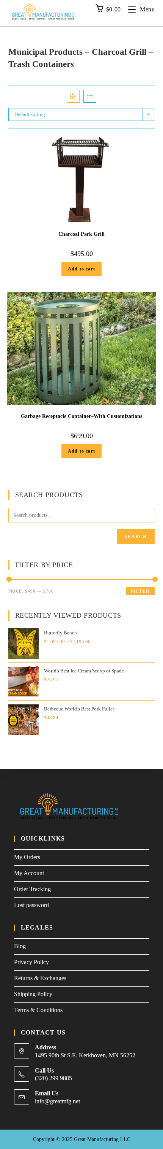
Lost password (31, 905)
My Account (29, 873)
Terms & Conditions (38, 1010)
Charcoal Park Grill (81, 234)
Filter (140, 591)
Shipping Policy (33, 994)
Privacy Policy (31, 962)
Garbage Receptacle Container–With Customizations (81, 416)
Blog (20, 946)
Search (136, 536)
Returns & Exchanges (40, 978)
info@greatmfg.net (57, 1101)
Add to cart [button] (81, 269)
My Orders (27, 857)
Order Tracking (32, 889)
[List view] (89, 96)
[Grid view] (73, 96)
